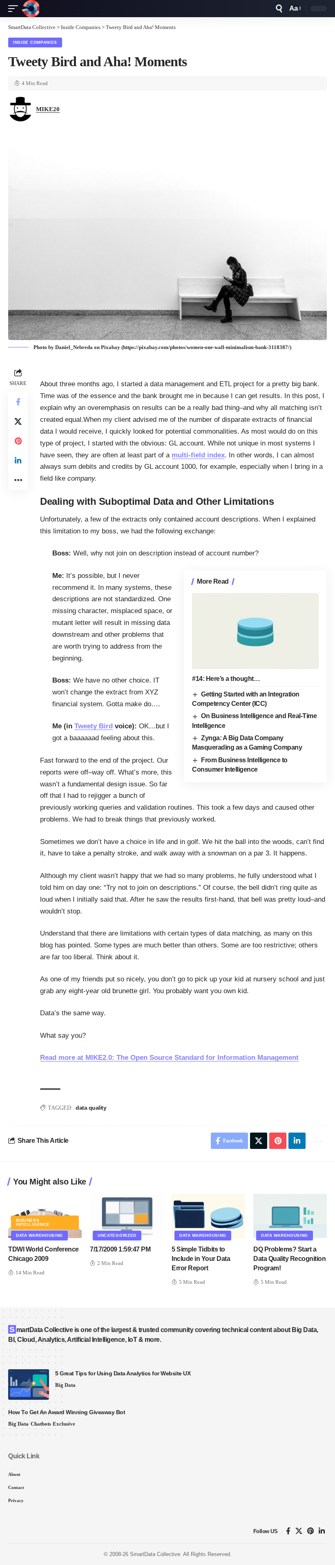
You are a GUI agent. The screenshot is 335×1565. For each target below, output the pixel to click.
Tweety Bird (93, 726)
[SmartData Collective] (30, 8)
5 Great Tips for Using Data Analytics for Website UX (122, 1373)
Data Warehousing (39, 1235)
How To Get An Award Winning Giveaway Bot (66, 1412)
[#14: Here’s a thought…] (255, 631)
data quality (91, 1107)
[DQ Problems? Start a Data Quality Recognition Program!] (290, 1216)
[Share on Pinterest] (18, 441)
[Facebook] (288, 1531)
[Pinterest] (310, 1531)
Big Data (65, 1385)
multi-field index (198, 455)
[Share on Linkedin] (18, 460)
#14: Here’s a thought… (226, 678)
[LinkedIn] (322, 1531)
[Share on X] (18, 421)
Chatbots (41, 1424)
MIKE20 (48, 109)
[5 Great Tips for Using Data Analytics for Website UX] (28, 1384)
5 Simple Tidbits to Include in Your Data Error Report (201, 1259)
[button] (15, 8)
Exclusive (64, 1424)
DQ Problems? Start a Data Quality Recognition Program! (289, 1259)
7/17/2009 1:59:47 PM (120, 1249)
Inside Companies (35, 42)
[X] (298, 1531)
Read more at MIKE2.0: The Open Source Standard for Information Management (169, 1057)
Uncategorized (117, 1235)
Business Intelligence (32, 1222)
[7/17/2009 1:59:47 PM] (126, 1216)
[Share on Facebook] (18, 402)
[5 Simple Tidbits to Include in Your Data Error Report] (208, 1216)
